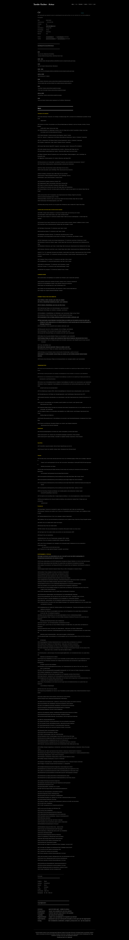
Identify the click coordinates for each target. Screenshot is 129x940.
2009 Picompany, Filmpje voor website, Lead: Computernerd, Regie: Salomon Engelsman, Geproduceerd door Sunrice (63, 338)
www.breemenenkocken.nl (51, 38)
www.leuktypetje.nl (60, 36)
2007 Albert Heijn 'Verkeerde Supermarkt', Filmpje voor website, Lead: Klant (54, 346)
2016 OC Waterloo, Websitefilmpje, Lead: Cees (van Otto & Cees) (51, 304)
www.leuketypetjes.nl (61, 38)
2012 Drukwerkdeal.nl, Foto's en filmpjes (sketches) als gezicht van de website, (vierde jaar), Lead (58, 317)
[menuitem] (73, 4)
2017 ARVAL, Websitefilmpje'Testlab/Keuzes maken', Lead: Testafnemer (53, 301)
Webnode (70, 937)
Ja (46, 24)
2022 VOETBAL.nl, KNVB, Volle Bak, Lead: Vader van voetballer (51, 299)
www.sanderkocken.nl (50, 36)
